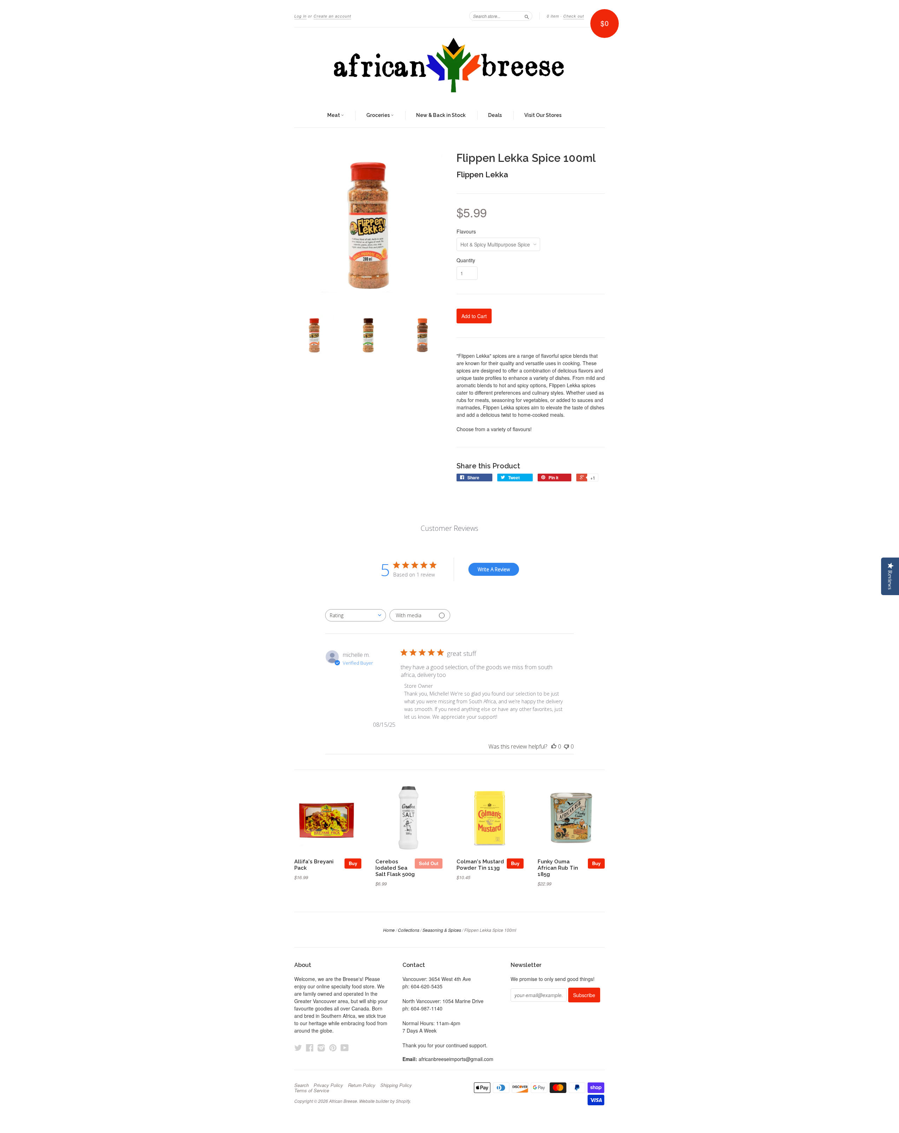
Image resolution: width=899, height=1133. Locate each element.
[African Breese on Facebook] (310, 1047)
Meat (334, 115)
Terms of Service (311, 1090)
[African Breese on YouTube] (345, 1047)
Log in (300, 16)
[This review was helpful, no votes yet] (553, 746)
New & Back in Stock (441, 115)
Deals (495, 115)
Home (389, 930)
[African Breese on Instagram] (321, 1047)
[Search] (527, 16)
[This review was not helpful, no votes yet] (566, 746)
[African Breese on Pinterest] (333, 1047)
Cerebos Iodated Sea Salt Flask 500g (395, 867)
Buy (353, 863)
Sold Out (428, 863)
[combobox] (355, 615)
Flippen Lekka (482, 174)
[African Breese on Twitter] (298, 1047)
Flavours (466, 231)
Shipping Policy (396, 1085)
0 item (553, 16)
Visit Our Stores (543, 115)
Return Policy (361, 1085)
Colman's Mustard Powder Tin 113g (480, 864)
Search (301, 1085)
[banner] (449, 65)
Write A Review (494, 569)
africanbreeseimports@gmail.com (456, 1058)
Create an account (332, 16)
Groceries (378, 115)
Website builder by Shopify (384, 1101)
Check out (573, 16)
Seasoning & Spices (441, 930)
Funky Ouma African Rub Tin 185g (558, 867)
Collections (408, 930)
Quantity (466, 260)
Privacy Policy (328, 1085)
